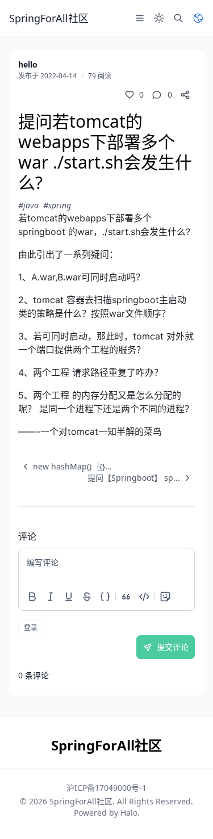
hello (27, 64)
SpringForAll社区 (80, 801)
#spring (57, 205)
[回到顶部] (188, 814)
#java (28, 205)
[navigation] (65, 466)
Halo (128, 812)
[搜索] (178, 18)
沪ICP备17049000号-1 (106, 787)
